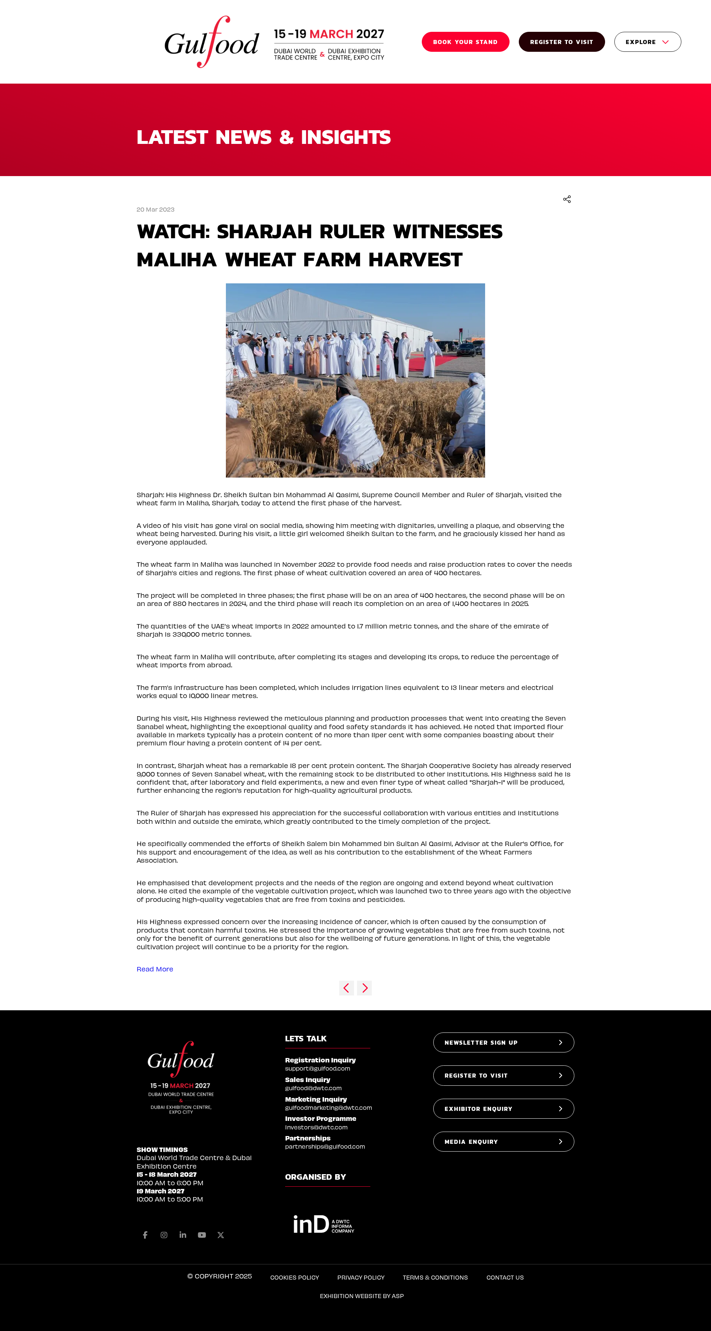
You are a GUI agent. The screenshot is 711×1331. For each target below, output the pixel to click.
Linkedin (182, 1235)
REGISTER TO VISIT (562, 41)
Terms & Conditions (435, 1277)
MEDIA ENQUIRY (471, 1141)
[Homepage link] (275, 41)
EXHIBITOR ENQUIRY (479, 1108)
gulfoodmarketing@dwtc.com (328, 1107)
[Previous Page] (346, 988)
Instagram (164, 1235)
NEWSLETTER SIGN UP (481, 1042)
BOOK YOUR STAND (465, 41)
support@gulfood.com (317, 1068)
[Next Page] (364, 988)
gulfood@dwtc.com (313, 1087)
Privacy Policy (360, 1277)
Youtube (201, 1235)
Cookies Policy (294, 1277)
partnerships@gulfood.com (325, 1146)
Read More (155, 969)
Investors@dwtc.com (316, 1126)
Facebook (145, 1235)
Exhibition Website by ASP (362, 1295)
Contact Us (505, 1277)
